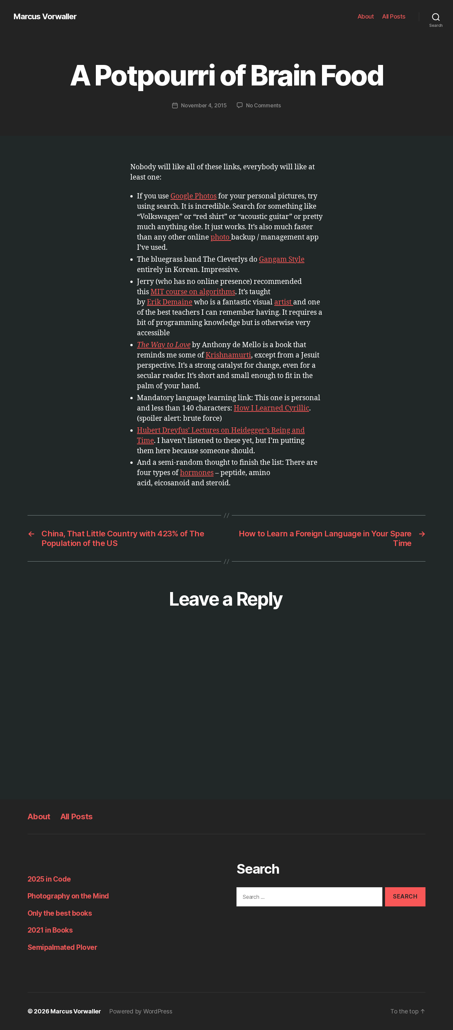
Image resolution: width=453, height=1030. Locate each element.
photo (221, 237)
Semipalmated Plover (62, 947)
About (365, 16)
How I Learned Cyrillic (271, 408)
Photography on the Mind (68, 896)
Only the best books (60, 913)
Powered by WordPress (140, 1011)
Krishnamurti (228, 355)
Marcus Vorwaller (45, 17)
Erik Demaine (169, 302)
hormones (197, 472)
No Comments (263, 105)
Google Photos (193, 196)
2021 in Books (50, 930)
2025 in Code (49, 879)
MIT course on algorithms (193, 292)
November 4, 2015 (204, 105)
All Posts (394, 16)
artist (283, 302)
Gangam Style (281, 259)
